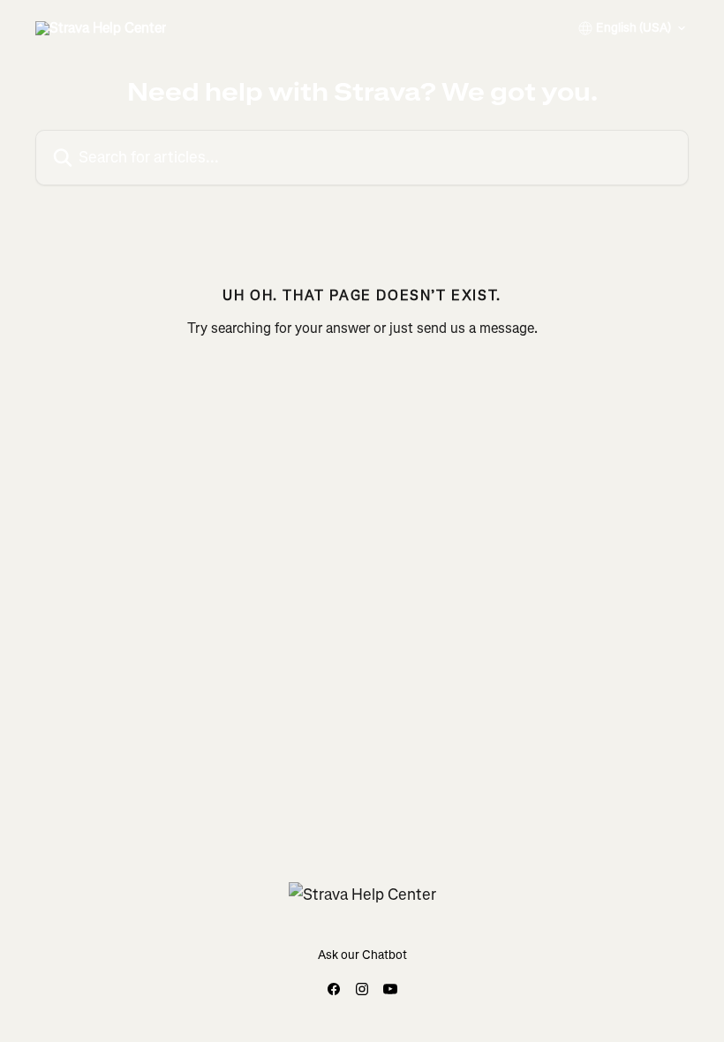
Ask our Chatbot (362, 955)
